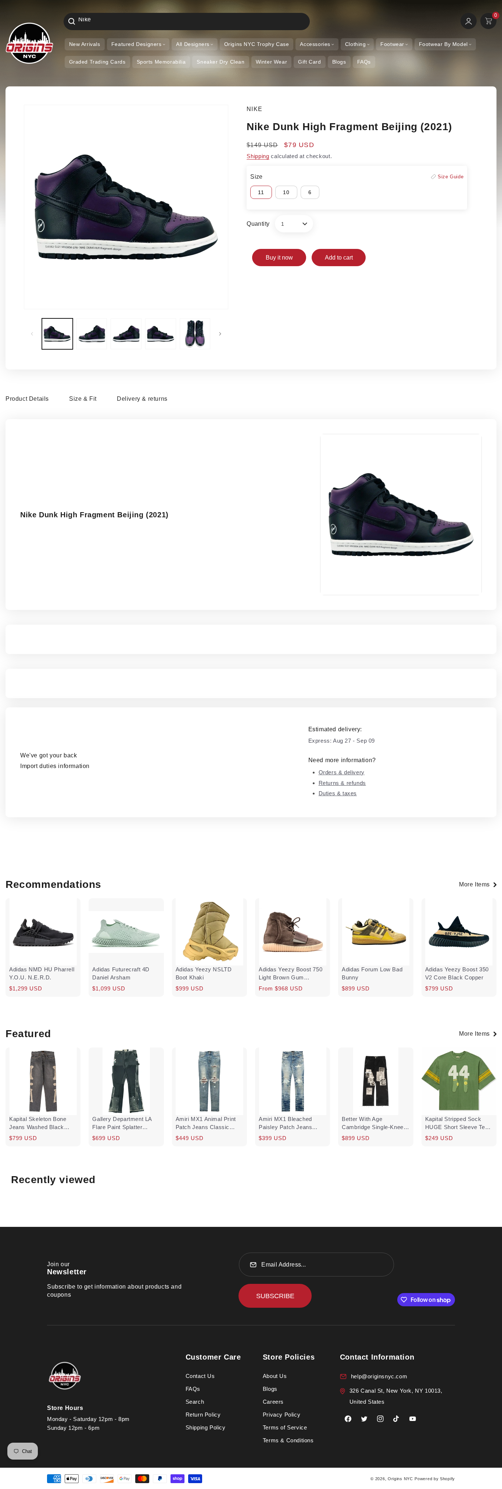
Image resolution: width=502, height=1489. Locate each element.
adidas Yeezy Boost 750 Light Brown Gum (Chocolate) (290, 974)
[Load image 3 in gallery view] (126, 333)
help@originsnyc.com (379, 1376)
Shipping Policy (206, 1427)
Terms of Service (285, 1427)
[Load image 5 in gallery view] (195, 333)
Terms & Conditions (288, 1440)
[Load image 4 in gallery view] (160, 333)
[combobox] (186, 21)
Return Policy (203, 1414)
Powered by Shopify (435, 1478)
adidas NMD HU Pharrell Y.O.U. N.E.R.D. (41, 973)
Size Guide (450, 176)
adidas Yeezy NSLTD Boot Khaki (204, 973)
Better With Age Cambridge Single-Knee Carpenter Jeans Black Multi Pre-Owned (373, 1123)
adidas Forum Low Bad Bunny (372, 973)
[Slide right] (220, 334)
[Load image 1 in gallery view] (57, 333)
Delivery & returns (142, 399)
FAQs (193, 1389)
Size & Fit (83, 399)
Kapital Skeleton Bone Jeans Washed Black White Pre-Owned (38, 1123)
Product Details (27, 399)
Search (195, 1402)
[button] (138, 44)
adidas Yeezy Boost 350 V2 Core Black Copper (457, 973)
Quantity (258, 224)
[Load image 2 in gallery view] (91, 333)
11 (261, 192)
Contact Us (200, 1376)
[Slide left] (32, 334)
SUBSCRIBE (275, 1296)
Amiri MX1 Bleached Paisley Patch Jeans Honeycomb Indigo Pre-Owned (289, 1123)
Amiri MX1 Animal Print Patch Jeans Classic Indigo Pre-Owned (206, 1123)
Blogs (270, 1389)
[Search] (72, 21)
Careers (273, 1402)
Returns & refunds (342, 783)
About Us (275, 1376)
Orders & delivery (342, 772)
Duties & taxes (338, 793)
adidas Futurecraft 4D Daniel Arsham (121, 973)
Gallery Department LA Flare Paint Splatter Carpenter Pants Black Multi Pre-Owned (122, 1123)
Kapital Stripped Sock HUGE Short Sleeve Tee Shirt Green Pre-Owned (456, 1123)
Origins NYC (400, 1478)
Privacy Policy (281, 1414)
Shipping (258, 156)
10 (286, 192)
